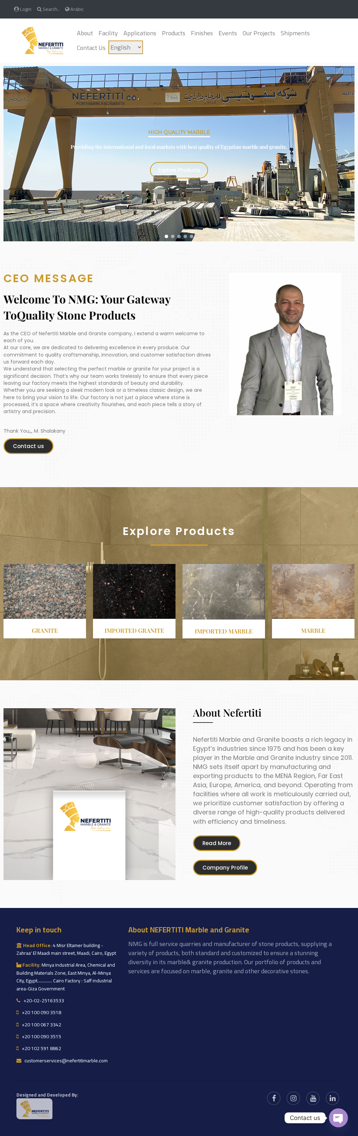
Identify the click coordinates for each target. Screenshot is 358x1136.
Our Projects (259, 33)
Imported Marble (224, 631)
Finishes (202, 33)
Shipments (295, 33)
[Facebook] (273, 1098)
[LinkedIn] (332, 1098)
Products (173, 33)
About (85, 33)
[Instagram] (293, 1098)
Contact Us (91, 47)
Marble (313, 630)
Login (25, 9)
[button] (10, 153)
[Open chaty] (338, 1117)
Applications (139, 33)
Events (228, 33)
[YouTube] (313, 1098)
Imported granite (134, 630)
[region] (179, 153)
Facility (108, 33)
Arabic (76, 9)
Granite (45, 630)
